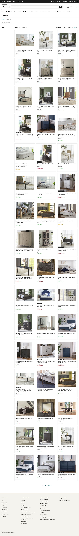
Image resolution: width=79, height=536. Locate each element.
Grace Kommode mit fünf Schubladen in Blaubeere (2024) (67, 362)
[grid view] (75, 27)
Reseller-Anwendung (44, 503)
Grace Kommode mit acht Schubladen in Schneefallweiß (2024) (46, 362)
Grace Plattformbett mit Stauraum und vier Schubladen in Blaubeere (24, 475)
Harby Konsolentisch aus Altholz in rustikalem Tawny (23, 221)
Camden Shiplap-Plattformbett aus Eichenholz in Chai (23, 107)
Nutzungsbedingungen (25, 507)
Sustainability (23, 521)
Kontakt (13, 1)
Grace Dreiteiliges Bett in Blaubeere (66, 333)
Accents (59, 12)
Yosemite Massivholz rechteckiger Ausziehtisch (65, 419)
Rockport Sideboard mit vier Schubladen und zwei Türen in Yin (67, 249)
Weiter (49, 485)
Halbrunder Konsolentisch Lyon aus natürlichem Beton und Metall (45, 390)
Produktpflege (8, 1)
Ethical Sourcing (24, 523)
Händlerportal (43, 505)
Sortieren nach (18, 27)
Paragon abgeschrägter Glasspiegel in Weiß (66, 306)
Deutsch (64, 1)
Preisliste (42, 512)
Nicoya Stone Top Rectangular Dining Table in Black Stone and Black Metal (24, 278)
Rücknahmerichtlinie (25, 511)
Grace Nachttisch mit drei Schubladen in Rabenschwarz (24, 362)
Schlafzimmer (17, 12)
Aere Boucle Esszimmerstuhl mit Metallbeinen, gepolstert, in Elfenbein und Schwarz (66, 136)
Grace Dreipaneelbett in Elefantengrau (45, 474)
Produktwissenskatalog (45, 508)
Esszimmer (26, 12)
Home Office (52, 12)
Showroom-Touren (44, 507)
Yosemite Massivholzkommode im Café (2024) (45, 278)
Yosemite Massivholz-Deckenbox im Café (24, 419)
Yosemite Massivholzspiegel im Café (45, 418)
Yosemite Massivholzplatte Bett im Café (46, 221)
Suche (3, 531)
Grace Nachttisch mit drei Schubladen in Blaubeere (46, 135)
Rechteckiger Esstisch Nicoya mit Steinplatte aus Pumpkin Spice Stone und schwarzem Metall (24, 391)
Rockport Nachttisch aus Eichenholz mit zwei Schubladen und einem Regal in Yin (25, 135)
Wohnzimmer (34, 12)
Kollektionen (9, 12)
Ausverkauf (4, 15)
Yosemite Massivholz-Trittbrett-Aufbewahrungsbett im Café (65, 390)
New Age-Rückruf (24, 519)
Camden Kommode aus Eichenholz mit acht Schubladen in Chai (66, 79)
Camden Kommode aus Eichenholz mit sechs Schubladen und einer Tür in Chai (24, 249)
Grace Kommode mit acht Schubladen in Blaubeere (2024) (67, 475)
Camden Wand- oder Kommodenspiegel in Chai (46, 334)
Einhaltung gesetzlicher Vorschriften (47, 519)
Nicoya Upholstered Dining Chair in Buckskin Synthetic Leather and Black (66, 107)
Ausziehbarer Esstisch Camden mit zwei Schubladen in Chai (24, 447)
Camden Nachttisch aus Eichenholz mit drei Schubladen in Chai (45, 79)
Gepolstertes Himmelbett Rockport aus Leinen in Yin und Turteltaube (67, 51)
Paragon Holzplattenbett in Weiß (65, 221)
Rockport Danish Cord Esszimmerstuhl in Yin (45, 51)
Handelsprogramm (44, 501)
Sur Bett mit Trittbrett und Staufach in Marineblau (45, 306)
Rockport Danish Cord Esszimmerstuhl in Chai (66, 164)
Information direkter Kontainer (46, 517)
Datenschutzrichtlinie (25, 516)
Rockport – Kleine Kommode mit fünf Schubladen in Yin (24, 334)
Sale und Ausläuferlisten (45, 510)
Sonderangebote (67, 12)
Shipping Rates (43, 516)
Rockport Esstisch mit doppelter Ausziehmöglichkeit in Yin (23, 193)
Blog (22, 1)
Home (3, 19)
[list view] (76, 27)
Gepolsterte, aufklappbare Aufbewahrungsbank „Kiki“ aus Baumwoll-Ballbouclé (22, 165)
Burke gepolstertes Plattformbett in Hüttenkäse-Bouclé (24, 51)
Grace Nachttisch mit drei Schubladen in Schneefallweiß (67, 193)
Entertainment (43, 12)
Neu (3, 12)
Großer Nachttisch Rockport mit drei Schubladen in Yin (24, 79)
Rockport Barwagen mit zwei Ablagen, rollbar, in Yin (66, 447)
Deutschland (72, 1)
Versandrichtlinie (24, 509)
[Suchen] (60, 7)
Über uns (3, 1)
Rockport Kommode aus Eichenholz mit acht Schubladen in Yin (45, 107)
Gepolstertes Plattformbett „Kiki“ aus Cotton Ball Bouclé (45, 193)
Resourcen (18, 1)
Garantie (22, 505)
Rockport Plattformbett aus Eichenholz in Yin (24, 306)
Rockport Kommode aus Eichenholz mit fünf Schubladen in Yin (45, 447)
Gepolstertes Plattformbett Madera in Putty (66, 278)
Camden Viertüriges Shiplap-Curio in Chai (45, 249)
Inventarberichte (43, 514)
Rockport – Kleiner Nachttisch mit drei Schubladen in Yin (45, 164)
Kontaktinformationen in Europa (27, 518)
